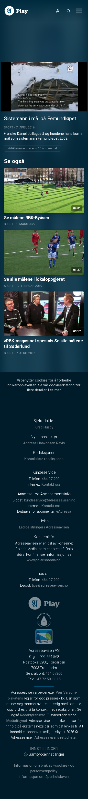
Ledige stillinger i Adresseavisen (44, 527)
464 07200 (54, 674)
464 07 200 (50, 479)
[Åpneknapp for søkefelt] (68, 11)
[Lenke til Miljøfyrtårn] (44, 636)
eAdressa (63, 511)
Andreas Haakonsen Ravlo (44, 443)
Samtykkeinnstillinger (46, 754)
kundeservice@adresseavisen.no (50, 500)
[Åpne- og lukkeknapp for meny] (79, 11)
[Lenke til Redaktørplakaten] (44, 620)
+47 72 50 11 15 (48, 679)
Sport (8, 127)
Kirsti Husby (44, 427)
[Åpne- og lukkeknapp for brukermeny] (58, 11)
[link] (16, 10)
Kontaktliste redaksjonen (44, 459)
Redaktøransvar (32, 715)
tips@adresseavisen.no (50, 585)
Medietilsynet (16, 721)
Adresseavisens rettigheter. (55, 737)
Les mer (54, 390)
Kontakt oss (51, 484)
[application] (44, 86)
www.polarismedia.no (44, 560)
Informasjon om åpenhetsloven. (44, 777)
